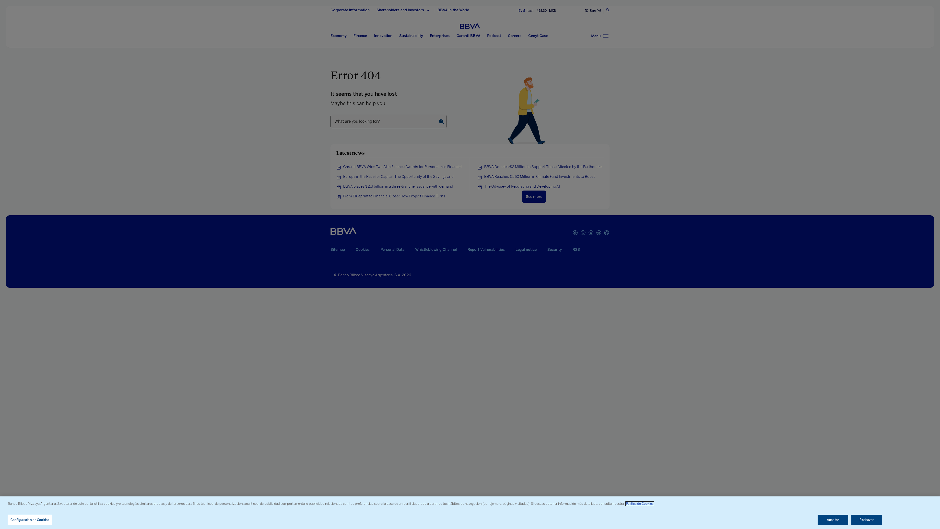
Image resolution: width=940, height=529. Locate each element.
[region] (470, 512)
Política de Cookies (640, 503)
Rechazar (866, 520)
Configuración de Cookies (30, 520)
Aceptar (833, 520)
